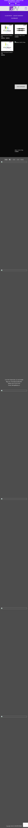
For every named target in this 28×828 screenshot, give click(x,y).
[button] (2, 8)
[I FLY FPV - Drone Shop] (14, 8)
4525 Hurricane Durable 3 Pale (7, 53)
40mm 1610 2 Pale (19, 150)
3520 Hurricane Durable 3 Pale (7, 36)
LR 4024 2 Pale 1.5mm (20, 35)
